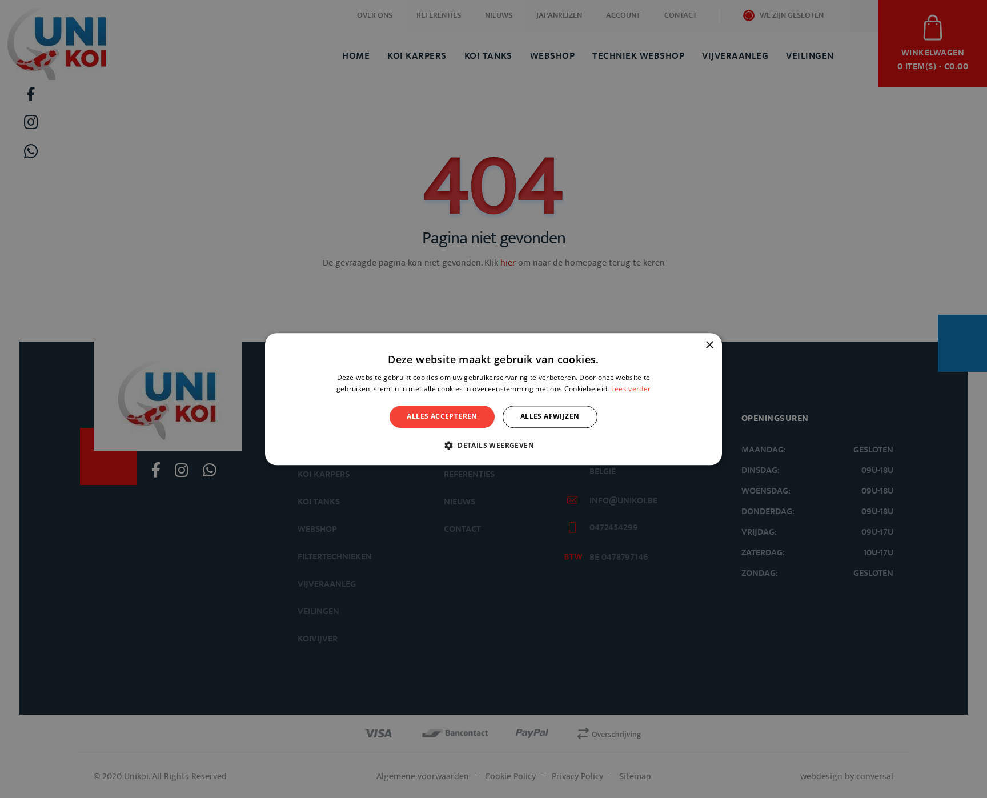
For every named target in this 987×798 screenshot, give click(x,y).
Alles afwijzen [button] (550, 417)
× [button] (709, 345)
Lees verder (631, 389)
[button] (493, 445)
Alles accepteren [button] (442, 417)
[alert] (493, 399)
